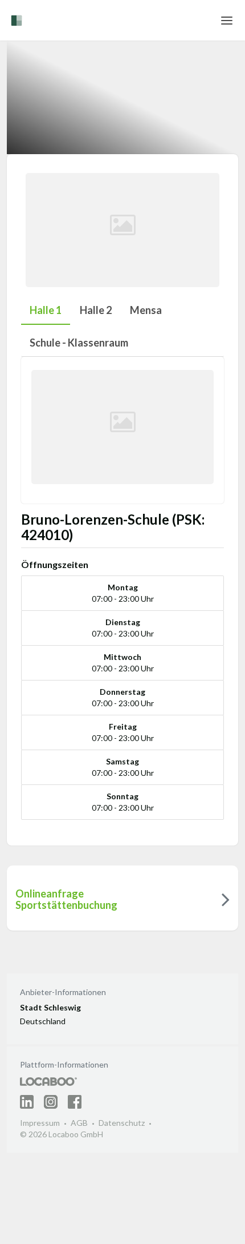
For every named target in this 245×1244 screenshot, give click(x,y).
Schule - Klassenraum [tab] (79, 342)
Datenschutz (122, 1123)
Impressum (40, 1123)
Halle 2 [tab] (96, 310)
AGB (79, 1123)
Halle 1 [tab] (46, 310)
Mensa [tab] (146, 310)
